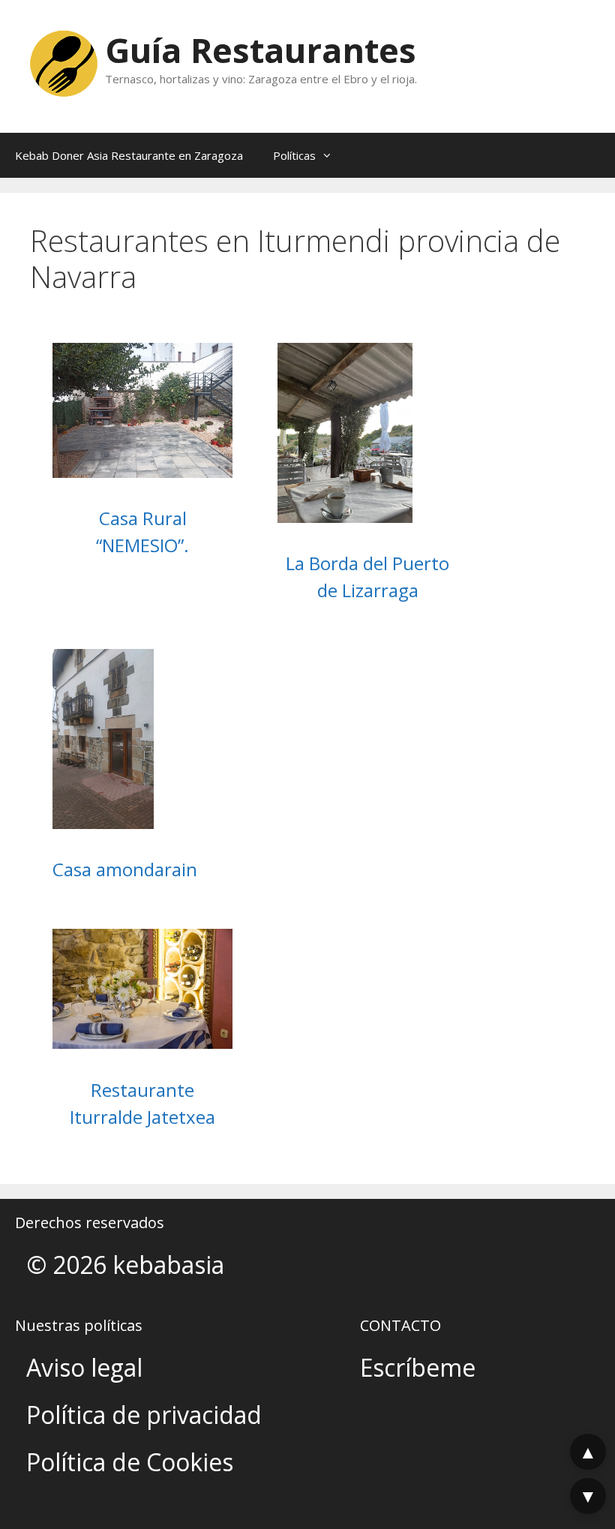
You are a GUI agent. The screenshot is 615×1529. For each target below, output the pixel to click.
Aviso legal (84, 1367)
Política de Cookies (129, 1462)
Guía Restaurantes (260, 50)
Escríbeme (418, 1367)
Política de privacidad (144, 1414)
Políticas (294, 155)
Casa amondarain (124, 869)
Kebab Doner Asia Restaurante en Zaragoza (129, 155)
